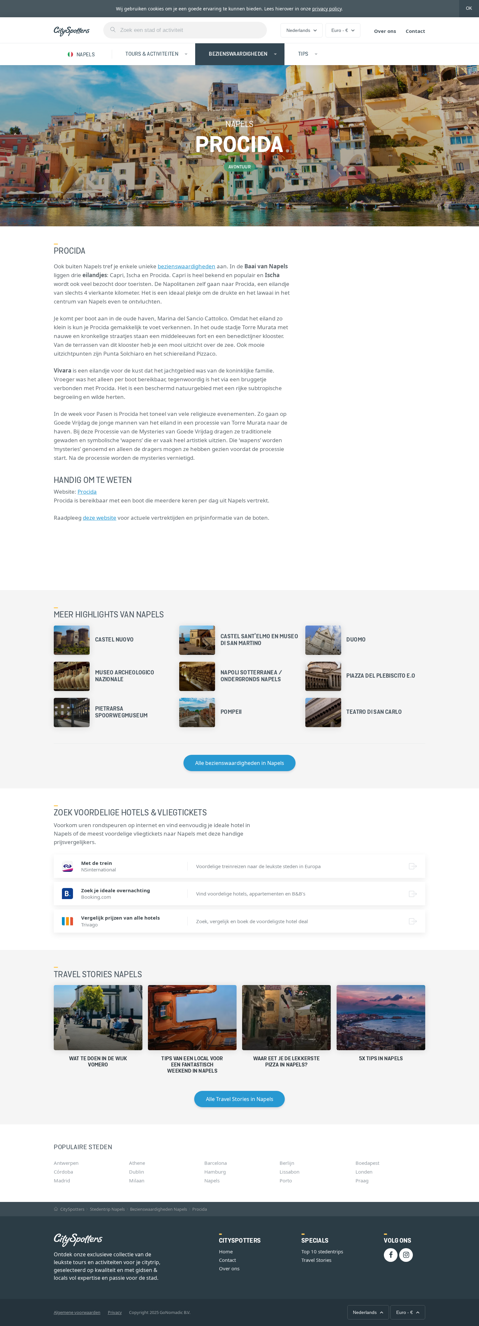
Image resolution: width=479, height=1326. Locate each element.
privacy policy (326, 9)
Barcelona (215, 1163)
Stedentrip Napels (107, 1209)
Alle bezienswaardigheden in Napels (239, 763)
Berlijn (287, 1163)
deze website (99, 517)
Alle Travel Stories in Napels (239, 1099)
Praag (362, 1180)
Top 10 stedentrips (322, 1251)
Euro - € (339, 30)
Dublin (136, 1171)
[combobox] (185, 30)
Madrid (62, 1180)
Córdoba (63, 1171)
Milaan (136, 1180)
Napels (212, 1180)
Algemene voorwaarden (77, 1312)
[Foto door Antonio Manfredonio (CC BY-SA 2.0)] (183, 666)
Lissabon (289, 1171)
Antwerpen (66, 1163)
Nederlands (298, 30)
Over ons (385, 31)
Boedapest (367, 1163)
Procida (87, 491)
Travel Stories (316, 1260)
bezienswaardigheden (186, 266)
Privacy (115, 1312)
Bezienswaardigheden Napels (158, 1209)
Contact (415, 31)
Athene (137, 1163)
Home (226, 1251)
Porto (286, 1180)
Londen (364, 1171)
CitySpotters (71, 1209)
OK (469, 8)
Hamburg (215, 1171)
